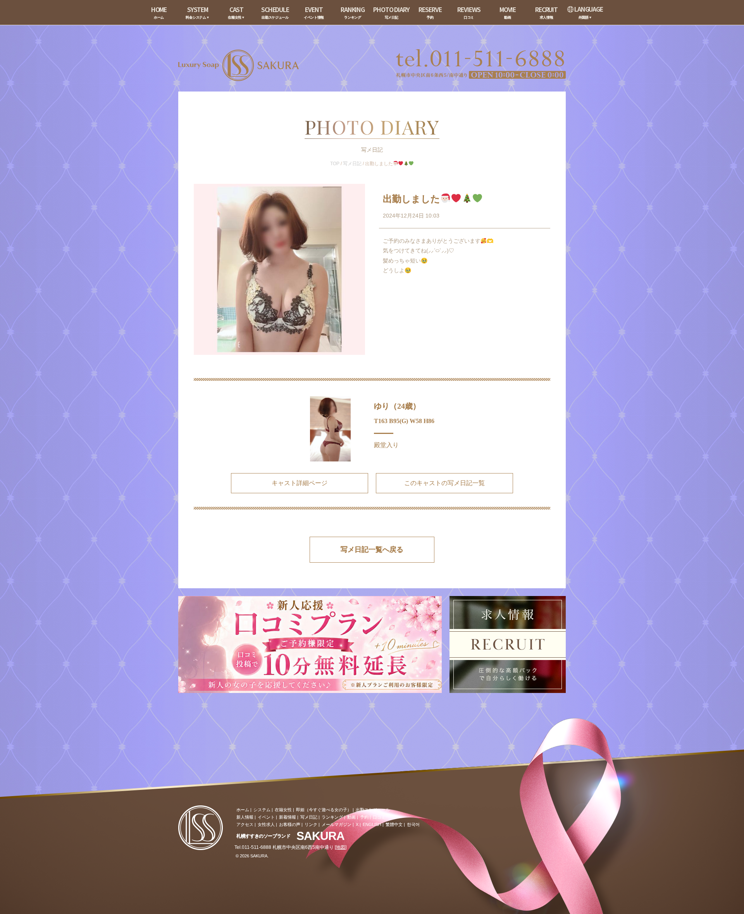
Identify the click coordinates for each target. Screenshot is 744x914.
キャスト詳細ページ (299, 483)
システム (261, 809)
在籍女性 (283, 809)
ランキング (332, 817)
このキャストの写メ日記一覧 (444, 483)
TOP (334, 163)
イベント (266, 817)
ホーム (242, 809)
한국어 (413, 824)
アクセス (244, 824)
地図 (340, 847)
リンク (311, 824)
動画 (351, 817)
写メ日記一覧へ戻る (372, 549)
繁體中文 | (395, 824)
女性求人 (266, 824)
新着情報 (287, 817)
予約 (364, 817)
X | (358, 824)
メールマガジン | (338, 824)
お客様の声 (289, 824)
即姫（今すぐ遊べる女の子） (323, 809)
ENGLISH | (373, 824)
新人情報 (244, 817)
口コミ (379, 817)
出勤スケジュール (373, 809)
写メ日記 (352, 163)
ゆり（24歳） (397, 406)
